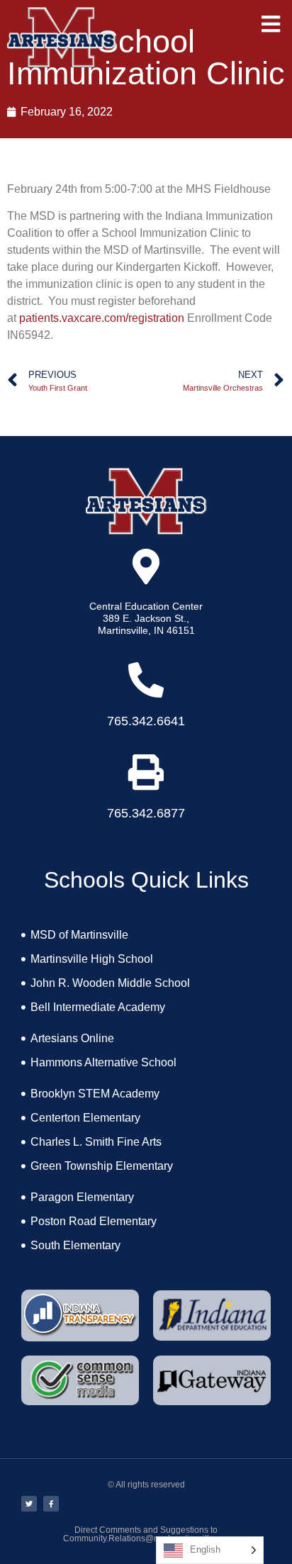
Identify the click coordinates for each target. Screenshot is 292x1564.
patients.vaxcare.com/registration (101, 318)
